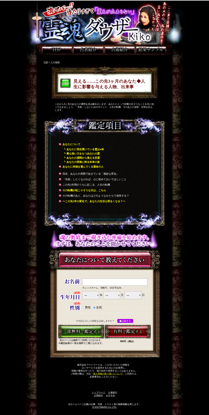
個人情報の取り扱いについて (108, 374)
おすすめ (110, 395)
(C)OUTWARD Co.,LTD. (104, 407)
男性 (87, 307)
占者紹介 (112, 392)
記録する (126, 321)
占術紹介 (98, 395)
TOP (46, 62)
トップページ (98, 392)
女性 (98, 307)
